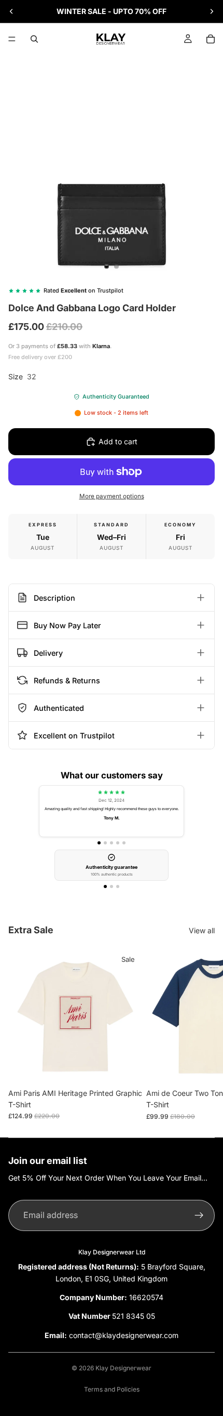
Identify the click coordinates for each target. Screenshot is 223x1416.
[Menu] (12, 39)
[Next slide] (211, 11)
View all (202, 930)
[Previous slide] (11, 11)
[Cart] (210, 39)
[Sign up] (199, 1215)
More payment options (111, 496)
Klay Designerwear (123, 1368)
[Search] (34, 39)
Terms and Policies (112, 1389)
